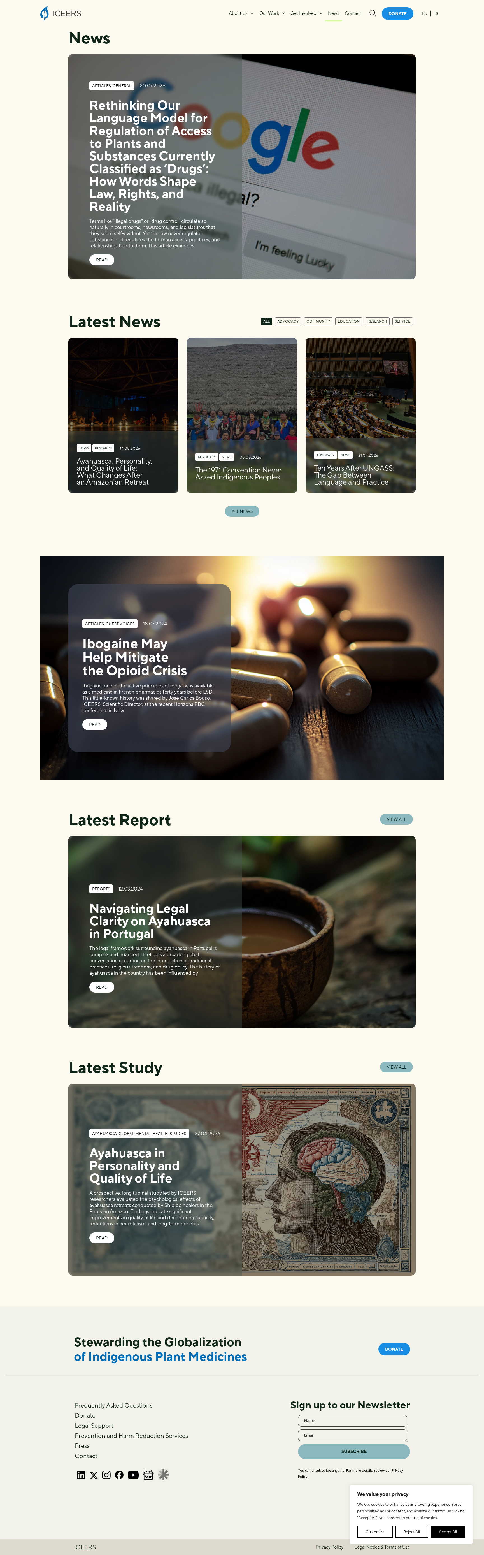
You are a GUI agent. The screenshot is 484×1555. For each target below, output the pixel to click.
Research (377, 321)
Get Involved (303, 13)
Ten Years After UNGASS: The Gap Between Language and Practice (354, 475)
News (333, 13)
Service (402, 321)
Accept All (448, 1531)
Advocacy (288, 321)
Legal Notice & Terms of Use (382, 1547)
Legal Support (94, 1425)
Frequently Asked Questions (113, 1405)
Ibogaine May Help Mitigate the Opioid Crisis (134, 656)
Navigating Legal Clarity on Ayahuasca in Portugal (150, 921)
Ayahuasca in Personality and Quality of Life (134, 1165)
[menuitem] (424, 13)
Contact (353, 13)
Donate (85, 1415)
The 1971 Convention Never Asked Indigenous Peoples (238, 473)
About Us (238, 13)
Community (318, 321)
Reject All (411, 1531)
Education (349, 321)
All (266, 321)
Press (82, 1445)
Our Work (269, 13)
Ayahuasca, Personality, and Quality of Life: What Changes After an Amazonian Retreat (114, 471)
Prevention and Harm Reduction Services (131, 1435)
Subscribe (354, 1451)
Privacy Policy (329, 1547)
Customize (375, 1531)
